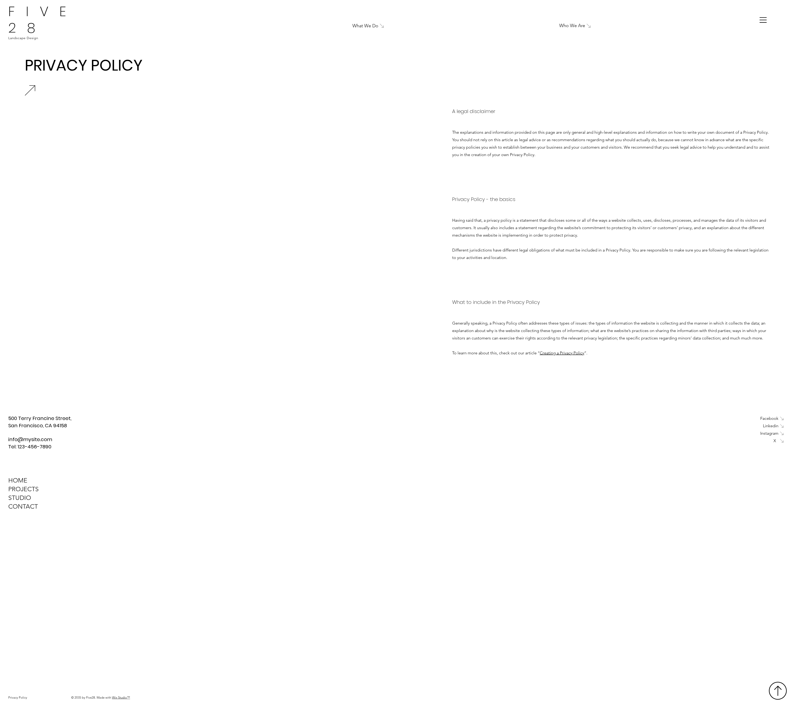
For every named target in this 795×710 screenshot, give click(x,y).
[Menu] (763, 20)
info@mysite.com (30, 439)
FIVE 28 (42, 19)
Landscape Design (23, 38)
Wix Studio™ (121, 697)
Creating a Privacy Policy (562, 352)
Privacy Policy (17, 697)
